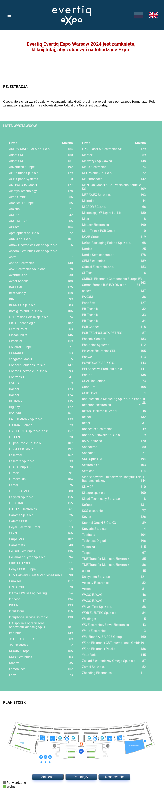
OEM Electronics (93, 261)
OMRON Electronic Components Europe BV (112, 279)
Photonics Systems (95, 345)
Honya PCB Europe (22, 569)
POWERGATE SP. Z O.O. (98, 363)
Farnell (14, 485)
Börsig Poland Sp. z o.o (25, 311)
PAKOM (87, 297)
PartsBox (88, 303)
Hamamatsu (18, 545)
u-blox (86, 571)
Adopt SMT (17, 155)
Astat (12, 257)
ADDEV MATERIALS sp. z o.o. (29, 149)
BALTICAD (16, 287)
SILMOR (88, 487)
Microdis (88, 201)
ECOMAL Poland (20, 425)
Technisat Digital (94, 541)
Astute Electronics (21, 263)
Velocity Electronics (95, 583)
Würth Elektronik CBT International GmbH (111, 643)
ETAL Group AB (20, 467)
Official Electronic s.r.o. (98, 267)
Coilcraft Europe (20, 347)
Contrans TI (17, 377)
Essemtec (16, 455)
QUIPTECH (89, 393)
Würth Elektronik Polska (98, 649)
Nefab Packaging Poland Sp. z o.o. (106, 243)
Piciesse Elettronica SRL (99, 351)
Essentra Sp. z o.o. (22, 461)
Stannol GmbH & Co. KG (99, 523)
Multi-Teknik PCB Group (98, 231)
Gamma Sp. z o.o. (21, 515)
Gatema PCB (18, 521)
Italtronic (15, 633)
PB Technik (90, 309)
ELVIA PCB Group (21, 449)
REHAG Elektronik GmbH (99, 411)
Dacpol (14, 389)
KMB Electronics (20, 657)
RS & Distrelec (92, 441)
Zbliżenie (47, 777)
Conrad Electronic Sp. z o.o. (28, 371)
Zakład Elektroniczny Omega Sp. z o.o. (109, 661)
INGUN (13, 605)
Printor (86, 375)
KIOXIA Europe (19, 651)
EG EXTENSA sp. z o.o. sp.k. (28, 431)
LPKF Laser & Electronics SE (102, 149)
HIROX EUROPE (20, 563)
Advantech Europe (22, 167)
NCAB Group (91, 237)
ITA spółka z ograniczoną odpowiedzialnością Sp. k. (27, 625)
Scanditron (89, 447)
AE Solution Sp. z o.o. (24, 173)
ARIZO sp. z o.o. (20, 239)
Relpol (86, 417)
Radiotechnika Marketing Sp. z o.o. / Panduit (113, 399)
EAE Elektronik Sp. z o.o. (26, 419)
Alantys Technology (23, 191)
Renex (86, 423)
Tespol (86, 553)
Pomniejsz (81, 777)
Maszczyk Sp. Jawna (97, 161)
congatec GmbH (20, 359)
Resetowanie (114, 777)
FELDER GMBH (19, 491)
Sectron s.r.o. (91, 465)
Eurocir (14, 473)
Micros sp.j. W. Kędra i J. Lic (101, 213)
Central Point (18, 329)
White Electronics (94, 631)
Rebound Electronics (96, 405)
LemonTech (17, 669)
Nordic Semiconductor (97, 255)
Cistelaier (15, 341)
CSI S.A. (14, 383)
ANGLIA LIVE (18, 221)
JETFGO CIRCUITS (22, 639)
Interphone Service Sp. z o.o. (29, 617)
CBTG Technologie (22, 323)
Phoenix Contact (93, 339)
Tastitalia (88, 535)
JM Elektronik (18, 645)
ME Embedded (92, 179)
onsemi (87, 291)
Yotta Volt (89, 655)
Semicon (88, 471)
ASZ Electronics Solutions (27, 269)
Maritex (87, 155)
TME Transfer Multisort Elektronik (105, 559)
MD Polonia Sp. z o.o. (97, 173)
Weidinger (89, 619)
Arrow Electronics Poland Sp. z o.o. (33, 245)
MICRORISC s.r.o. (94, 207)
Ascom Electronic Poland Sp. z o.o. (33, 251)
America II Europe (21, 203)
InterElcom (16, 611)
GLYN (13, 533)
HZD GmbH (17, 587)
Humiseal (15, 581)
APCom (14, 227)
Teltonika (88, 547)
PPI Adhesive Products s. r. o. (102, 369)
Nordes (87, 249)
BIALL (13, 299)
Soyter (86, 517)
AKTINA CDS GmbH (23, 185)
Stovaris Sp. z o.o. (94, 529)
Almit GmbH (17, 197)
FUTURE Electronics (23, 509)
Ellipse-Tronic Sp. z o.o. (25, 443)
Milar (85, 219)
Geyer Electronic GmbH (25, 527)
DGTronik (15, 401)
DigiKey (14, 407)
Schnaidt (88, 453)
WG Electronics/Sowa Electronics (105, 625)
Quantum (88, 387)
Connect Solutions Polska (27, 365)
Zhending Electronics (97, 673)
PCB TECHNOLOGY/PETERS (102, 333)
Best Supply (17, 293)
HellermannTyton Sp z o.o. (27, 557)
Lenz (12, 675)
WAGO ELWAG (92, 595)
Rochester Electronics (97, 429)
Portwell (87, 357)
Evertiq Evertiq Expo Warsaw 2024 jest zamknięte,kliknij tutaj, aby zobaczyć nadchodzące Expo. (81, 46)
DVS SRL (15, 413)
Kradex (14, 663)
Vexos (86, 589)
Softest (87, 505)
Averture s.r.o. (18, 275)
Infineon (14, 599)
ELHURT (15, 437)
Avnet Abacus (18, 281)
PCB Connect (91, 327)
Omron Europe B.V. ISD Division (104, 285)
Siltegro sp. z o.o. (94, 493)
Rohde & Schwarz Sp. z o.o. (101, 435)
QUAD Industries (93, 381)
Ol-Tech (87, 273)
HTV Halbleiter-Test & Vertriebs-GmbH (35, 575)
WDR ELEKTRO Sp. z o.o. (99, 613)
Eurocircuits (17, 479)
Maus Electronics (94, 167)
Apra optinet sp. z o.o (24, 233)
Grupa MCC (17, 539)
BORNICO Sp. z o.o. (22, 305)
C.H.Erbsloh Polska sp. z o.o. (29, 317)
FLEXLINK (16, 503)
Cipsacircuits (18, 335)
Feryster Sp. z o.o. (21, 497)
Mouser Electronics (95, 225)
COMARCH (16, 353)
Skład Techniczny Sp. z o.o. (101, 499)
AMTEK (14, 215)
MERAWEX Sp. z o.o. (96, 195)
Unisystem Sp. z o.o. (96, 577)
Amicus (14, 209)
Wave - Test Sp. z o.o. (97, 607)
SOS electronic (92, 511)
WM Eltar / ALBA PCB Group (102, 637)
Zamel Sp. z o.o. (93, 667)
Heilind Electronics (22, 551)
